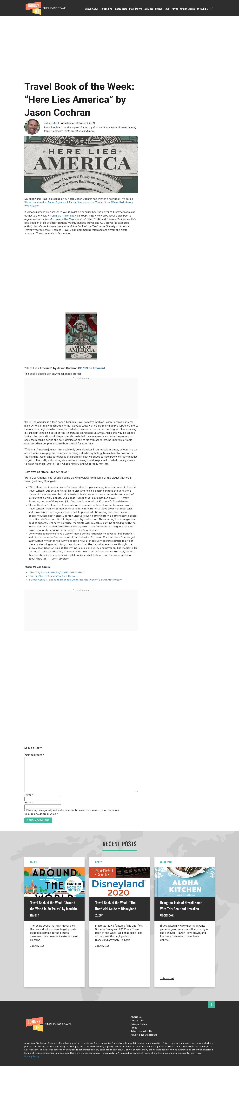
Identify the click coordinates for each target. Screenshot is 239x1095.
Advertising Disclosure (144, 1035)
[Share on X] (3, 544)
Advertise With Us (141, 1031)
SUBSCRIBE (202, 8)
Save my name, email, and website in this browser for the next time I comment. (73, 810)
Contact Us (137, 1020)
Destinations (135, 8)
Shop (167, 8)
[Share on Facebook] (3, 536)
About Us (136, 1017)
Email (28, 802)
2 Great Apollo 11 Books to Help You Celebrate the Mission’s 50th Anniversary (75, 580)
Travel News (120, 8)
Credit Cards (91, 8)
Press (134, 1028)
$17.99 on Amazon (91, 368)
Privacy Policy (139, 1024)
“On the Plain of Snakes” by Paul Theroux (53, 576)
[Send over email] (3, 558)
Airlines (149, 8)
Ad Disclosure (187, 8)
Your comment (34, 755)
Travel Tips (106, 8)
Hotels (158, 8)
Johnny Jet (51, 123)
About (175, 8)
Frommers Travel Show (62, 215)
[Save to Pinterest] (3, 551)
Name (28, 795)
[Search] (212, 8)
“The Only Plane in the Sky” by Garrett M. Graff (56, 572)
